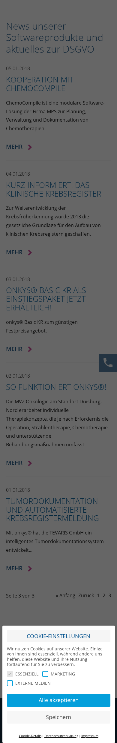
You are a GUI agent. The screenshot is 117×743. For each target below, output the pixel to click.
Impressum (89, 736)
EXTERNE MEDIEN (33, 683)
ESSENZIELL (26, 674)
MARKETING (63, 674)
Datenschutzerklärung (61, 736)
